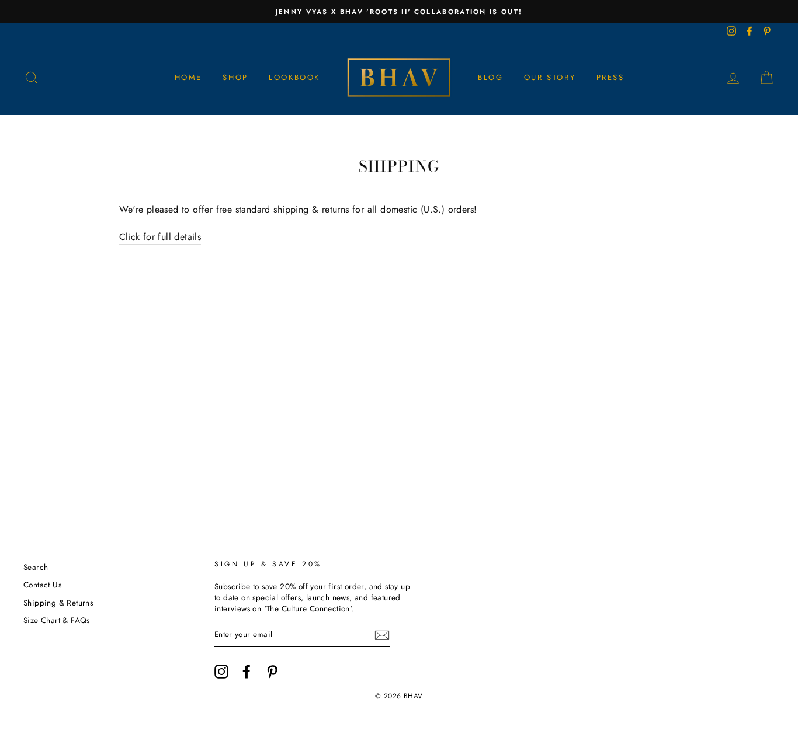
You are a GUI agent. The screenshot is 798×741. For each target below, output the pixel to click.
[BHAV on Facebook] (247, 672)
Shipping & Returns (58, 602)
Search (35, 567)
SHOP (235, 77)
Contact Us (42, 584)
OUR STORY (549, 77)
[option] (399, 11)
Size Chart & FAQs (56, 620)
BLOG (490, 77)
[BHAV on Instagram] (221, 672)
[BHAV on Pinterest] (272, 672)
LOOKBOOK (294, 77)
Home (188, 77)
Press (610, 77)
